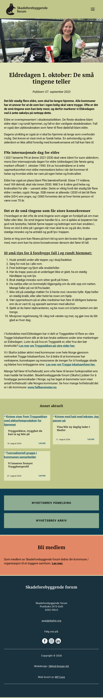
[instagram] (51, 641)
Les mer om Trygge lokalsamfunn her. (70, 364)
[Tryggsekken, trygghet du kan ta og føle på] (27, 416)
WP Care (60, 677)
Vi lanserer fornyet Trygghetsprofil (20, 465)
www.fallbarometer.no (42, 387)
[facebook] (44, 641)
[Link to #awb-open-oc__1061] (92, 9)
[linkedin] (58, 641)
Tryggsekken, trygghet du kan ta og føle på (25, 432)
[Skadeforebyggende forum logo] (27, 4)
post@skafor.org (51, 620)
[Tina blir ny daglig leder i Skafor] (76, 416)
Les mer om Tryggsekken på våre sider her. (47, 345)
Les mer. (57, 563)
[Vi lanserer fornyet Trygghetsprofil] (27, 453)
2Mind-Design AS (59, 666)
